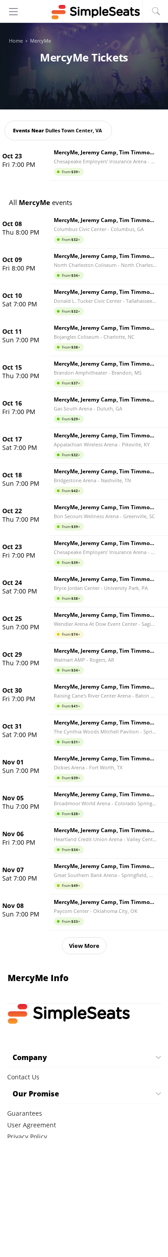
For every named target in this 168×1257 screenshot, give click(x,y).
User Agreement (31, 1125)
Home (16, 41)
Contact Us (23, 1077)
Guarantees (24, 1113)
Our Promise (36, 1094)
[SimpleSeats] (84, 12)
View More (84, 946)
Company (30, 1057)
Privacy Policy (27, 1136)
